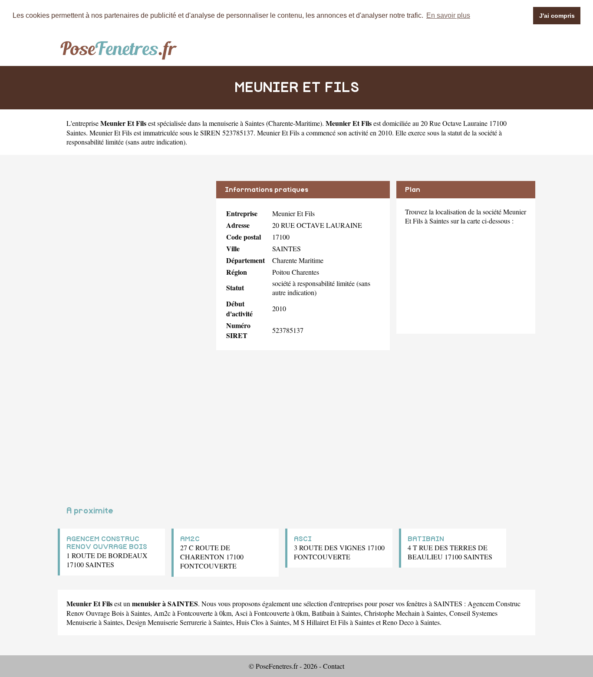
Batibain (323, 613)
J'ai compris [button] (557, 15)
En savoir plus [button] (448, 15)
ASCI (303, 539)
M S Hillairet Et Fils (320, 622)
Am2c (162, 613)
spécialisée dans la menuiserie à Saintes (210, 123)
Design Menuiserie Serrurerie (166, 622)
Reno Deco (398, 622)
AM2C (190, 539)
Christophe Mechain (392, 613)
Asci (241, 613)
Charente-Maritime (294, 123)
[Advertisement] (134, 241)
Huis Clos (250, 622)
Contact (333, 665)
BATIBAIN (426, 539)
